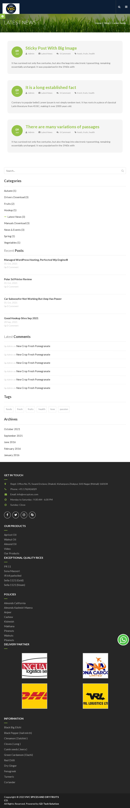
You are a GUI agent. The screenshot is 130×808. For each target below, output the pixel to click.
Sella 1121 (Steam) (14, 584)
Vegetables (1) (12, 242)
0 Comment (65, 53)
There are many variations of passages (62, 126)
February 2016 (12, 448)
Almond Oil (10, 544)
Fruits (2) (9, 203)
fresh (79, 93)
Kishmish (9, 621)
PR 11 (7, 566)
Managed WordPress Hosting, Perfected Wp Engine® (36, 259)
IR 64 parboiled (12, 575)
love (52, 409)
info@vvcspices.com (27, 494)
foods (79, 53)
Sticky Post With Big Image (51, 47)
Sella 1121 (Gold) (14, 580)
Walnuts (8, 635)
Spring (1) (9, 236)
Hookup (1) (10, 210)
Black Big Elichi (12, 727)
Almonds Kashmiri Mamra (18, 607)
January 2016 (11, 455)
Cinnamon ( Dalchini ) (16, 738)
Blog (107, 23)
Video (7, 548)
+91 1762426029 (27, 489)
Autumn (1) (10, 190)
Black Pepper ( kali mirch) (18, 732)
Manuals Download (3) (16, 223)
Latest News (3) (16, 216)
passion (64, 409)
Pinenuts (9, 630)
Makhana (9, 626)
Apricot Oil (10, 534)
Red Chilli (9, 760)
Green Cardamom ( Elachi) (18, 754)
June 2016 (10, 442)
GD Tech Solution (49, 803)
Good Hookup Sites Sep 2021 (21, 318)
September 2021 (13, 435)
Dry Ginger (10, 765)
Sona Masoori (12, 571)
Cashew (8, 616)
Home (98, 23)
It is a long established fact (51, 87)
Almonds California (15, 603)
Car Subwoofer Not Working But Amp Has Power (33, 298)
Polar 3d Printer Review (18, 279)
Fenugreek (10, 771)
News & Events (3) (14, 229)
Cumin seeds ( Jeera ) (15, 749)
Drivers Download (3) (16, 197)
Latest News (46, 53)
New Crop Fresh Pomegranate (33, 346)
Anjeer (8, 612)
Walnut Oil (10, 539)
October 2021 (12, 429)
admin (31, 53)
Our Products (11, 553)
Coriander (9, 782)
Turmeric (9, 776)
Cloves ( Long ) (12, 743)
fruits (85, 53)
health (92, 53)
